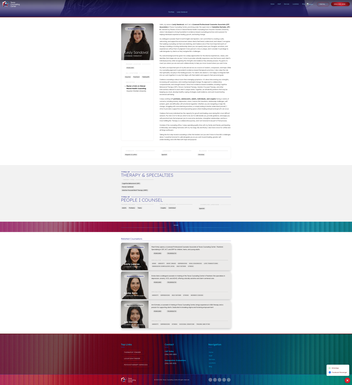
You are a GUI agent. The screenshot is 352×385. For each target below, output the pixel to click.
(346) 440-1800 (171, 354)
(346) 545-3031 (170, 363)
